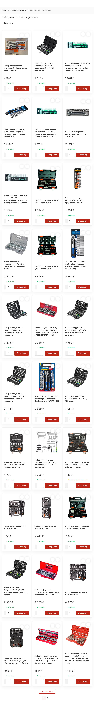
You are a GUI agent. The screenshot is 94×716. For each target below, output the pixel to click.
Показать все (47, 691)
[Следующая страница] (50, 698)
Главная (4, 10)
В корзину (21, 88)
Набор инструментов (18, 10)
